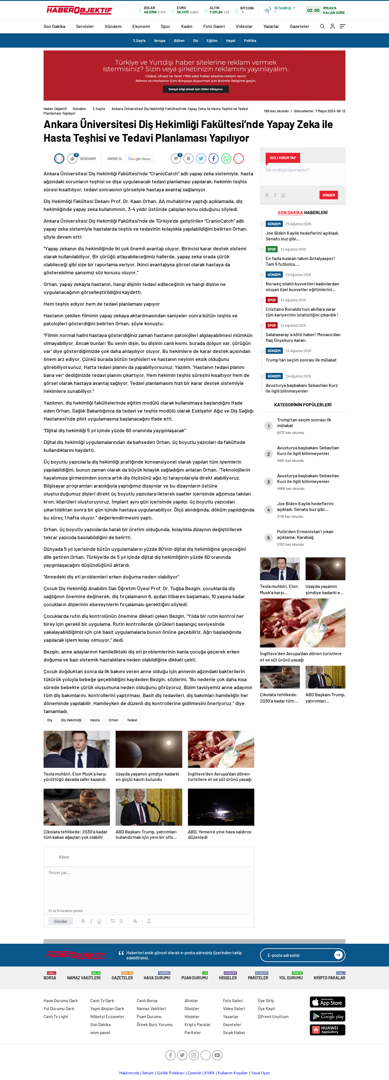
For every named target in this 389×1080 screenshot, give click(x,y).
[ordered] (113, 921)
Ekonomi (141, 26)
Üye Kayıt (266, 1008)
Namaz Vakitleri (84, 975)
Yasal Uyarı (260, 1073)
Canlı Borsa (147, 1000)
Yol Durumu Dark (59, 1008)
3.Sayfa (139, 40)
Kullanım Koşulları (233, 1073)
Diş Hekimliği (71, 720)
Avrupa (159, 40)
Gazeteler (299, 26)
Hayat (231, 40)
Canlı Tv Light (56, 1016)
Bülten (179, 40)
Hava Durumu (157, 975)
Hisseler (228, 975)
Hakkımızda (129, 1073)
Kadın (187, 26)
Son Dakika (54, 26)
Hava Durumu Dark (61, 1000)
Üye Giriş (266, 1000)
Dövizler (192, 1008)
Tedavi (132, 720)
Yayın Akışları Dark (107, 1008)
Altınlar (191, 1000)
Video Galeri (234, 1008)
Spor (165, 26)
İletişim (148, 1073)
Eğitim (212, 40)
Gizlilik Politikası (171, 1073)
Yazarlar (271, 26)
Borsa (50, 975)
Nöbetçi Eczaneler (107, 1016)
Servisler (85, 26)
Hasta (95, 720)
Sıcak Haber (234, 1032)
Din (195, 40)
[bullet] (121, 921)
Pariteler (258, 975)
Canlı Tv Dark (102, 1000)
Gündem (113, 26)
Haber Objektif (55, 108)
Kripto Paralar (329, 975)
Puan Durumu (194, 975)
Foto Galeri (214, 26)
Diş (49, 720)
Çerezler (194, 1073)
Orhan (113, 720)
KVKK (209, 1073)
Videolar (244, 26)
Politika (250, 40)
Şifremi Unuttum (273, 1016)
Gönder (60, 921)
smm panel (100, 1032)
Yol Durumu (291, 975)
